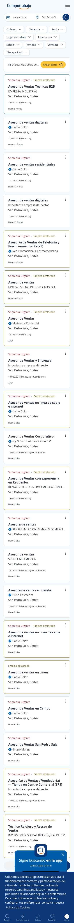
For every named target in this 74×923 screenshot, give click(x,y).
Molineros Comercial (25, 323)
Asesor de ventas (21, 282)
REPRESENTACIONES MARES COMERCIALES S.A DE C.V (39, 529)
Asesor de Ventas (21, 318)
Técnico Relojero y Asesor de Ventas (30, 828)
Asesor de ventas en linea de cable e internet (34, 404)
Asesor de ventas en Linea (28, 672)
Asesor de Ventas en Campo (29, 708)
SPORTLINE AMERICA (22, 559)
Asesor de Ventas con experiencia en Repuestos (33, 480)
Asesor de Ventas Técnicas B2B (31, 86)
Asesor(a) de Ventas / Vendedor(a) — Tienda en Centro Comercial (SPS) (35, 782)
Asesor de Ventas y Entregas (29, 360)
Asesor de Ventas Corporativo (31, 436)
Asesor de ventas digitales (28, 122)
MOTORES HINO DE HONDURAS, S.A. (32, 287)
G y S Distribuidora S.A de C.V (31, 441)
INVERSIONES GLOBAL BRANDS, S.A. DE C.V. (36, 835)
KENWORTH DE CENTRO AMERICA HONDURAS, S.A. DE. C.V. (37, 487)
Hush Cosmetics (22, 595)
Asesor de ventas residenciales (31, 164)
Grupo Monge (21, 749)
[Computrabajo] (19, 6)
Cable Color (19, 127)
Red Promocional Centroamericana (35, 251)
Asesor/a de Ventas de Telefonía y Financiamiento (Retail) (33, 244)
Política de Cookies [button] (18, 907)
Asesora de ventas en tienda (29, 590)
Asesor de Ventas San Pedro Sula (32, 744)
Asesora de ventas (22, 524)
